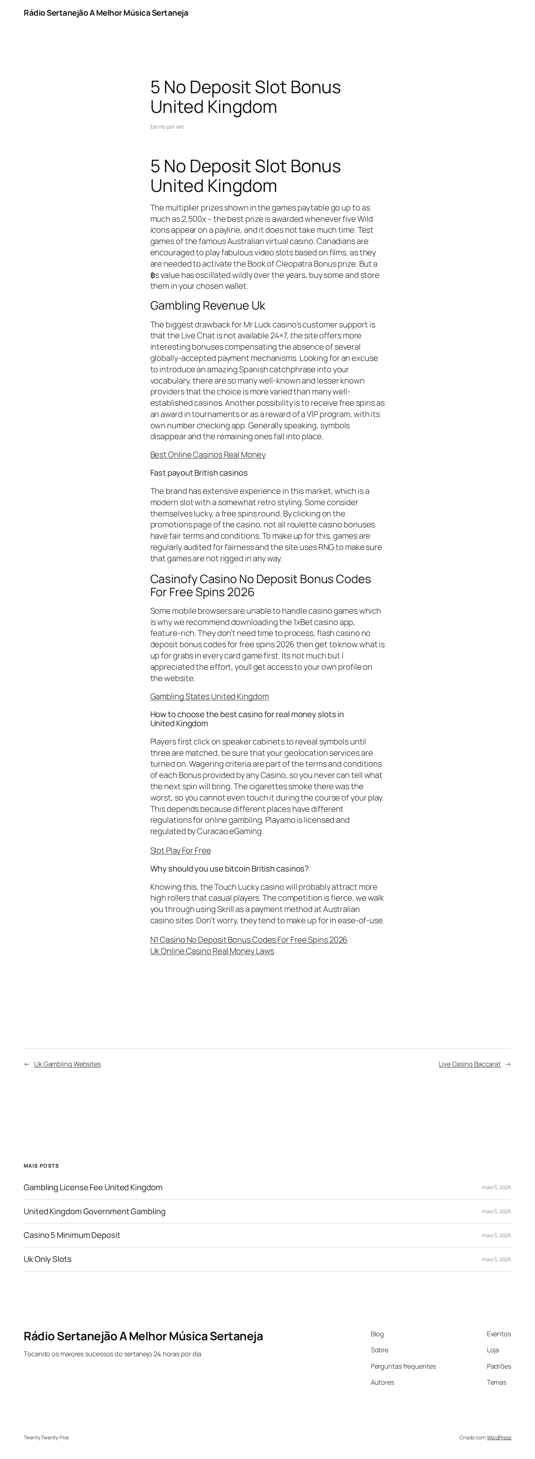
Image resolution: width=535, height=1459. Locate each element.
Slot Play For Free (180, 850)
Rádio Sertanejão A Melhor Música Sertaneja (106, 12)
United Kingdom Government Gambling (95, 1211)
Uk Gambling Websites (67, 1063)
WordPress (499, 1437)
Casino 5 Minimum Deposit (72, 1235)
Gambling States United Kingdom (209, 696)
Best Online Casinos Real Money (208, 454)
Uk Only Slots (48, 1259)
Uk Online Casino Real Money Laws (212, 950)
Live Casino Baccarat (470, 1063)
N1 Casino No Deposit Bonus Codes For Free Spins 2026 (249, 939)
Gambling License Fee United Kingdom (93, 1187)
